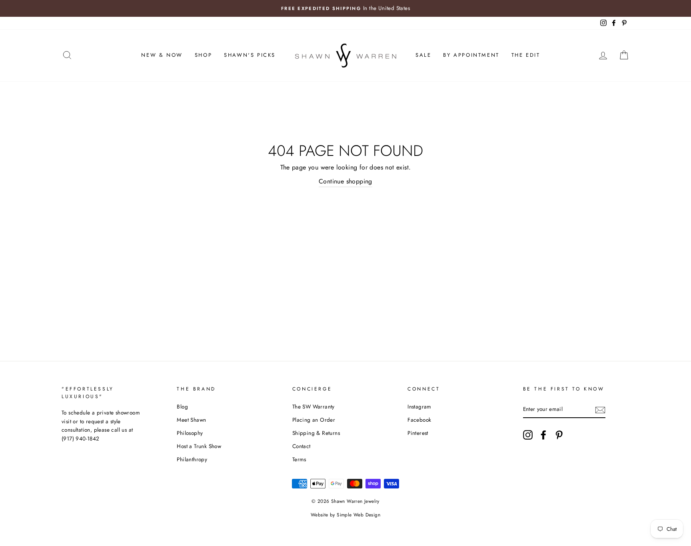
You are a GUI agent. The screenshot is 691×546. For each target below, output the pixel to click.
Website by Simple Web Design (345, 514)
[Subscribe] (600, 409)
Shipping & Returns (316, 433)
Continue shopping (345, 181)
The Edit (525, 55)
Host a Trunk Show (199, 446)
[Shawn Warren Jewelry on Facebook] (543, 435)
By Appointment (471, 55)
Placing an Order (313, 420)
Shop (203, 55)
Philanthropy (192, 459)
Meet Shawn (191, 420)
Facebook (419, 420)
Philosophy (190, 433)
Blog (182, 406)
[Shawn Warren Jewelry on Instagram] (528, 435)
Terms (299, 459)
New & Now (161, 55)
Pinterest (417, 433)
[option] (345, 8)
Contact (301, 446)
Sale (423, 55)
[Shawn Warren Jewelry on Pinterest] (559, 435)
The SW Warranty (313, 406)
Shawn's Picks (250, 55)
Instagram (419, 406)
